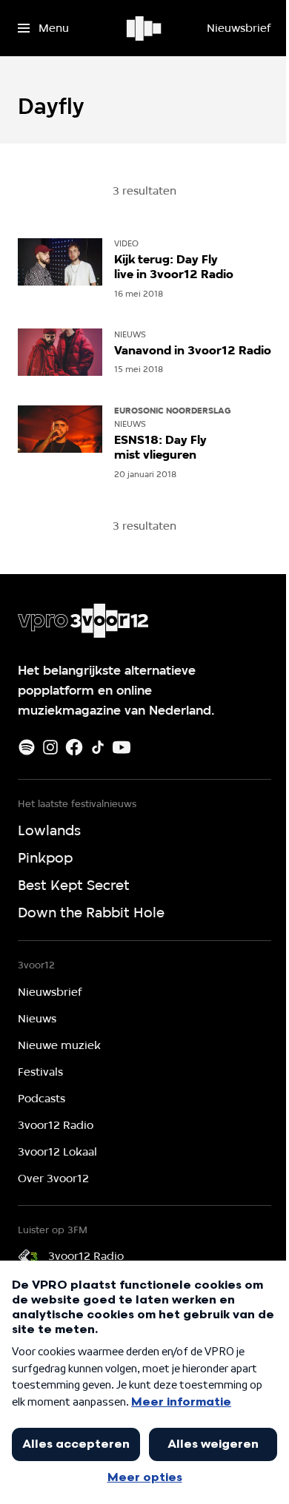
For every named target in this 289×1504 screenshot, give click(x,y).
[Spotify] (27, 747)
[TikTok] (98, 747)
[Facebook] (74, 747)
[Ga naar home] (145, 28)
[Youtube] (121, 747)
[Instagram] (50, 747)
